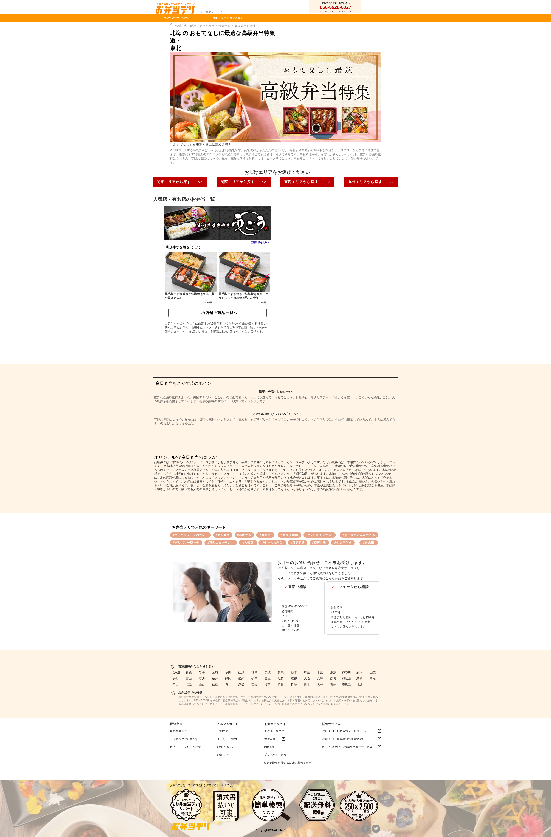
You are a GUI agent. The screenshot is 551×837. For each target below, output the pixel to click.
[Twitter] (376, 829)
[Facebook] (365, 829)
